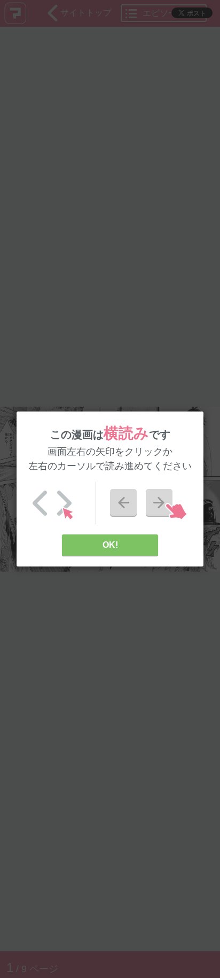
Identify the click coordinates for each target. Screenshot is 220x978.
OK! (110, 544)
